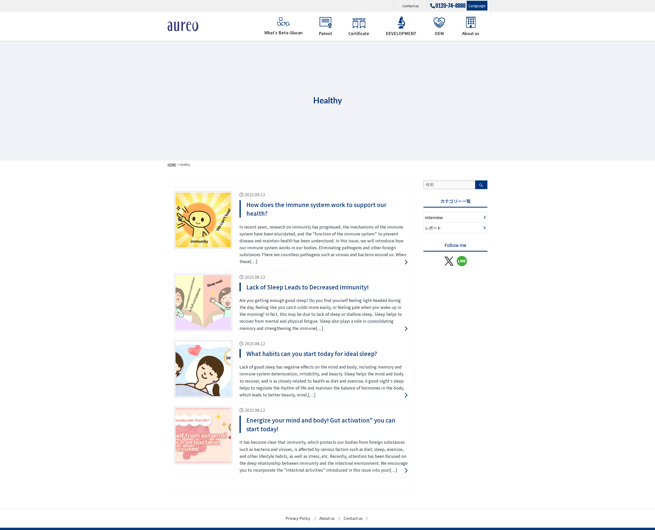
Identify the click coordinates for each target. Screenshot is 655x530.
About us (470, 33)
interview (434, 217)
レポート (433, 228)
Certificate (358, 33)
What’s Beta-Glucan (283, 32)
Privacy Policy (298, 518)
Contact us (410, 5)
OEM (439, 33)
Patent (325, 33)
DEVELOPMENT (401, 33)
